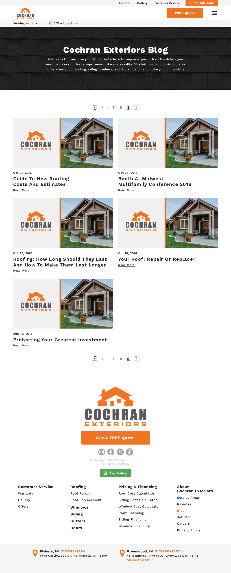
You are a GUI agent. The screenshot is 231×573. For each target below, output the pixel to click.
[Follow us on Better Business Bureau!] (129, 452)
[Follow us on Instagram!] (101, 452)
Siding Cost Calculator (138, 500)
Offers (23, 506)
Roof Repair (80, 493)
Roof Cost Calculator (136, 493)
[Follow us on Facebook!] (110, 452)
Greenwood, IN (140, 551)
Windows (79, 507)
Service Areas (188, 497)
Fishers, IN (49, 551)
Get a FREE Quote (115, 438)
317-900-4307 (167, 551)
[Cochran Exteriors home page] (25, 13)
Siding (76, 514)
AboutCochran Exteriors (195, 489)
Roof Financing (131, 513)
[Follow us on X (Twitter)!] (120, 452)
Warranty (25, 493)
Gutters (77, 521)
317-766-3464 (204, 3)
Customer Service (167, 3)
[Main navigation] (214, 13)
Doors (76, 528)
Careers (183, 523)
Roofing (78, 487)
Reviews (124, 3)
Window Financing (134, 526)
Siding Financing (133, 519)
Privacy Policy (189, 530)
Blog (181, 510)
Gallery (142, 3)
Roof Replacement (86, 500)
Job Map (184, 517)
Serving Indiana (25, 23)
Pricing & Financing (138, 487)
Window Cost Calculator (139, 506)
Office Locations (65, 23)
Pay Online (118, 473)
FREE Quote (185, 13)
